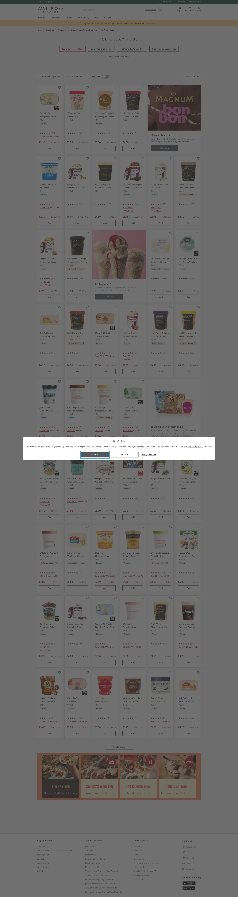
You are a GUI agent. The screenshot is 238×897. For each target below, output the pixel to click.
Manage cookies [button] (149, 454)
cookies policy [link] (194, 446)
